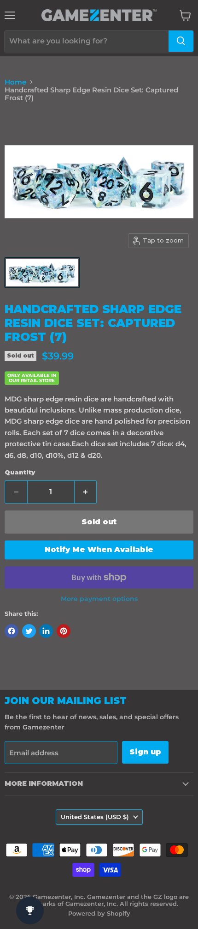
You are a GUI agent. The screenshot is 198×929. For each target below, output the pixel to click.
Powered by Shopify (99, 913)
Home (15, 82)
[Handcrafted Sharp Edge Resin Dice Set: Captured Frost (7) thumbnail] (42, 272)
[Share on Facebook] (11, 631)
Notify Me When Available (99, 549)
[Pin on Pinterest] (63, 631)
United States (95, 816)
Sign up (145, 751)
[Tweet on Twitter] (29, 631)
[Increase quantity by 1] (86, 492)
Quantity (20, 472)
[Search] (181, 41)
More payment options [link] (99, 598)
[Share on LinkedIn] (46, 631)
